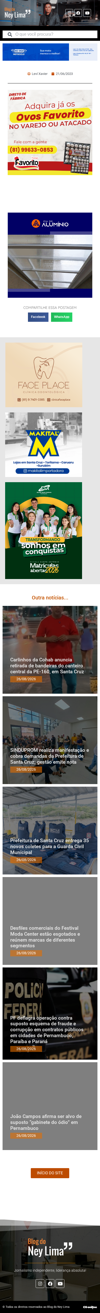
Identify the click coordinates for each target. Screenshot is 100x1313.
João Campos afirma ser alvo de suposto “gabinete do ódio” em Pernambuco (46, 1122)
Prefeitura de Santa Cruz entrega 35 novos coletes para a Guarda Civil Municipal (49, 846)
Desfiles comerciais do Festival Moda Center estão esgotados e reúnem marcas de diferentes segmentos (45, 937)
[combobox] (50, 34)
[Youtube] (87, 13)
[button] (38, 317)
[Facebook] (78, 13)
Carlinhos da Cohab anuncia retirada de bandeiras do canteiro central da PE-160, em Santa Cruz (47, 666)
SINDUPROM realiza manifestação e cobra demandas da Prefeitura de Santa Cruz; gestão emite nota (49, 756)
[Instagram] (69, 13)
